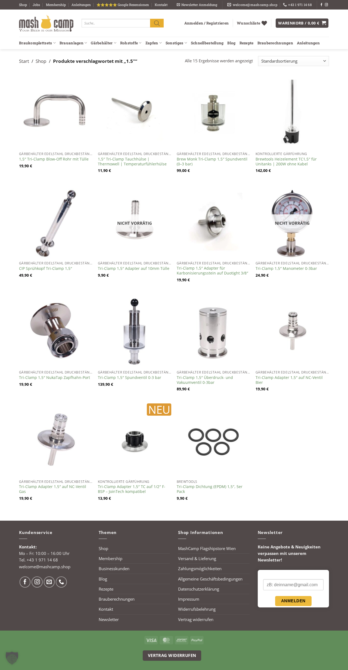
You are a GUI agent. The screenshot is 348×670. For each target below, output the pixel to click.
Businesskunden (114, 568)
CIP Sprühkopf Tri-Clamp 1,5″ (45, 268)
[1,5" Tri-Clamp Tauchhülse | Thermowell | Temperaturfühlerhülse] (134, 112)
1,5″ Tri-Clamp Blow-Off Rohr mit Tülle (54, 159)
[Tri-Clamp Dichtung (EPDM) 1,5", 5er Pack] (213, 440)
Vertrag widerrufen (195, 619)
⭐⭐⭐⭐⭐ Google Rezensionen (123, 4)
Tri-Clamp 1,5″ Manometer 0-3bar (286, 268)
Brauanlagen (71, 43)
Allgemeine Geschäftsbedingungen (210, 579)
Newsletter (109, 619)
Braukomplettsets (35, 43)
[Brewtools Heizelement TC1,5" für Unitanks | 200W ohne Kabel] (292, 112)
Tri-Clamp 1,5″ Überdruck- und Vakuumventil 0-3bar (205, 380)
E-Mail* (269, 575)
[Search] (157, 23)
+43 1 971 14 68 (42, 560)
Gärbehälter (102, 43)
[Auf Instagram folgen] (326, 5)
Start (24, 61)
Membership (56, 4)
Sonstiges (174, 43)
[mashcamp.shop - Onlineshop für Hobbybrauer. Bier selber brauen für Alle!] (46, 23)
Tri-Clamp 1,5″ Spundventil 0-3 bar (129, 377)
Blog (231, 43)
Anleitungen (81, 4)
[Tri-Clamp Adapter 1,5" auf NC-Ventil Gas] (55, 440)
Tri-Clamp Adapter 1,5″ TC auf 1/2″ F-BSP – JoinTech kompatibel (131, 489)
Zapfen (151, 43)
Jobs (36, 4)
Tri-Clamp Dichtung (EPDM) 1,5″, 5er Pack (210, 489)
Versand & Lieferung (197, 558)
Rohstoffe (129, 43)
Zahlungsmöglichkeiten (200, 568)
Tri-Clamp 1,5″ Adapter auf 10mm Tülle (133, 268)
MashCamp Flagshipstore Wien (207, 548)
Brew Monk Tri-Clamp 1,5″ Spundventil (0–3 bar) (212, 161)
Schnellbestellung (207, 43)
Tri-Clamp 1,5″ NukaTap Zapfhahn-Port (54, 377)
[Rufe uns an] (61, 582)
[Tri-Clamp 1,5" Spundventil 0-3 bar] (134, 331)
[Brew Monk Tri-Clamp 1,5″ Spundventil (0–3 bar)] (213, 112)
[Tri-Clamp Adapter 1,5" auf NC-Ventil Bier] (292, 331)
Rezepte (247, 43)
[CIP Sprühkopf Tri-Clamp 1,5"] (55, 221)
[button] (197, 5)
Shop (23, 4)
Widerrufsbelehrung (197, 609)
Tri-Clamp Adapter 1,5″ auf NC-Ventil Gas (52, 489)
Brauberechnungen (275, 43)
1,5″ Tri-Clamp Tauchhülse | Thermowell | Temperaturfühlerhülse (132, 161)
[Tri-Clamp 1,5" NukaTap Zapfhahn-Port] (55, 331)
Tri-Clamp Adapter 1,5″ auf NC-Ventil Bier (289, 380)
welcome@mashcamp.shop (44, 566)
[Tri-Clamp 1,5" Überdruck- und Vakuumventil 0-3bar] (213, 331)
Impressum (188, 599)
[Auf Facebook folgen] (321, 5)
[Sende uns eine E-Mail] (49, 582)
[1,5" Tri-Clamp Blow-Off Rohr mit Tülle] (55, 112)
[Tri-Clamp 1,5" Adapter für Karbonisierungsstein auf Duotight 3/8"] (213, 221)
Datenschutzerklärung (198, 589)
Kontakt (161, 4)
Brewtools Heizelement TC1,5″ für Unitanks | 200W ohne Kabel (286, 161)
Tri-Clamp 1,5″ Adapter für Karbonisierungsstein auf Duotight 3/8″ (212, 271)
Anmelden (293, 600)
